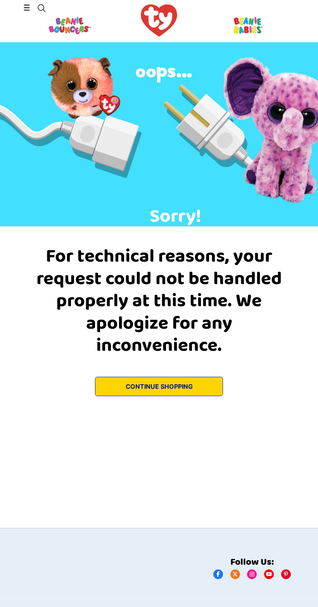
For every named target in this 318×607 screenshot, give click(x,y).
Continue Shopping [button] (159, 386)
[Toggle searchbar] (41, 8)
